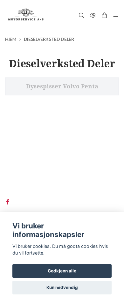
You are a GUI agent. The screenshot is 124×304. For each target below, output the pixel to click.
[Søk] (81, 15)
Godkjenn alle (62, 270)
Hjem (10, 39)
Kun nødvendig (62, 287)
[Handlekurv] (104, 15)
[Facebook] (7, 201)
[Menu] (115, 15)
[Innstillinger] (93, 15)
